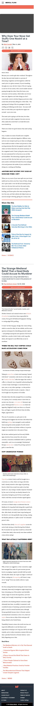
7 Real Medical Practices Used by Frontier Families (16, 666)
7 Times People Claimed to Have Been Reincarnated (15, 661)
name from (11, 374)
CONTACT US (23, 690)
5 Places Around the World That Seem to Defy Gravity (16, 656)
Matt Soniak (8, 44)
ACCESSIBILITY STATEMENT (8, 697)
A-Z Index (3, 700)
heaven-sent (9, 445)
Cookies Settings (24, 700)
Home (4, 255)
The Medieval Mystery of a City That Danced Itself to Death (17, 646)
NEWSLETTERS (4, 693)
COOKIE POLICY (5, 695)
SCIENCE (11, 255)
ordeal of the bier (9, 379)
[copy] (12, 47)
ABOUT (3, 690)
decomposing (16, 577)
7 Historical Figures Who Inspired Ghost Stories (16, 651)
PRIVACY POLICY (24, 693)
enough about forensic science (21, 502)
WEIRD (10, 678)
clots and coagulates (20, 524)
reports (4, 617)
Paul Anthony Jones (10, 284)
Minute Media (13, 704)
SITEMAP (22, 697)
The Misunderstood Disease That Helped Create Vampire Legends (16, 671)
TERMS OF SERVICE (25, 695)
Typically (4, 479)
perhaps (10, 422)
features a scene (18, 405)
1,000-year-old (18, 402)
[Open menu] (3, 3)
